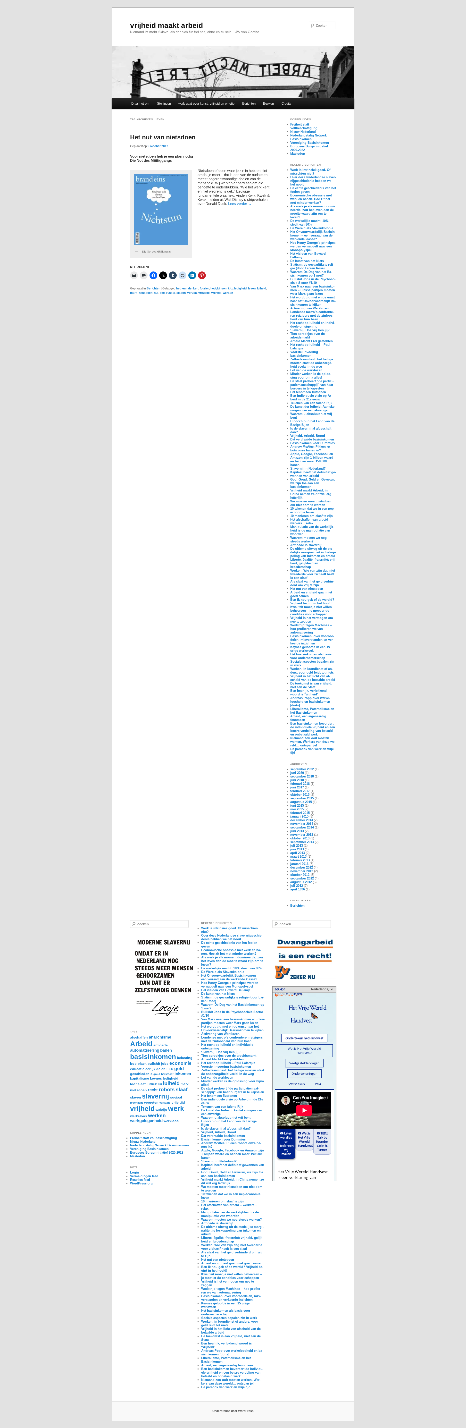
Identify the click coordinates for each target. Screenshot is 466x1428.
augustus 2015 (301, 802)
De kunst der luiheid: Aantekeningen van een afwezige (312, 408)
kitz (230, 288)
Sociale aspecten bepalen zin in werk (229, 1318)
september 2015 (302, 798)
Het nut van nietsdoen (163, 137)
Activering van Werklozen (309, 308)
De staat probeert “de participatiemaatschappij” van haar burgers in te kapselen (311, 384)
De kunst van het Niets (307, 261)
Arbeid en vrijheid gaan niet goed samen (231, 1263)
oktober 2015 (299, 794)
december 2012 (301, 867)
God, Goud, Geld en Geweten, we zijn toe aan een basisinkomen (312, 483)
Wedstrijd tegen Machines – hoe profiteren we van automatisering (311, 628)
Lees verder (240, 204)
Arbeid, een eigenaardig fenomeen (227, 1365)
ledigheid (240, 288)
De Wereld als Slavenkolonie (311, 228)
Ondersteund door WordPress (233, 1411)
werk (176, 1108)
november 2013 (301, 835)
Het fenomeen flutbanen (308, 392)
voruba (192, 293)
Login (134, 1172)
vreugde (204, 293)
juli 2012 (296, 885)
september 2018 (302, 776)
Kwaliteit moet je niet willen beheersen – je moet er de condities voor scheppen (311, 610)
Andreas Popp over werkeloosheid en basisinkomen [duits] (310, 701)
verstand (165, 1102)
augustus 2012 (301, 882)
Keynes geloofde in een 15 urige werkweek (310, 648)
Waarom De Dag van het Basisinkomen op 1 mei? (311, 273)
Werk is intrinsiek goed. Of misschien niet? (310, 171)
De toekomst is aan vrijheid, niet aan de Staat (311, 685)
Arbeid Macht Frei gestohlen (311, 341)
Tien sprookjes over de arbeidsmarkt (307, 335)
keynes (156, 1078)
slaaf (182, 1089)
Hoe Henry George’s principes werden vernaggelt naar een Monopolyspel (312, 246)
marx (133, 293)
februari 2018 (300, 784)
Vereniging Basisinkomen (309, 142)
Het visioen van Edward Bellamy (225, 990)
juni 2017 (297, 787)
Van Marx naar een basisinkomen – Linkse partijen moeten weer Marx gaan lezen (312, 290)
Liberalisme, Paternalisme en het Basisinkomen (312, 710)
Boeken (268, 103)
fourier (204, 288)
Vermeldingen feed (144, 1176)
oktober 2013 (299, 838)
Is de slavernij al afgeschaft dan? (226, 1128)
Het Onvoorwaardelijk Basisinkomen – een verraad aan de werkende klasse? (313, 235)
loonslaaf (138, 1084)
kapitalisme (139, 1078)
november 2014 (301, 824)
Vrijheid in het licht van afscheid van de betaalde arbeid (312, 678)
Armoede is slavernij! (306, 545)
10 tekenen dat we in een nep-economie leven (312, 510)
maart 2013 (298, 856)
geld (179, 1068)
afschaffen (139, 1037)
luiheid (261, 288)
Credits (286, 103)
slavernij (155, 1096)
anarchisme (160, 1037)
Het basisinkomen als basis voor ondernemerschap (311, 656)
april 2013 (297, 853)
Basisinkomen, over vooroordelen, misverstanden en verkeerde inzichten (312, 639)
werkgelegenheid (146, 1120)
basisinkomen (153, 1056)
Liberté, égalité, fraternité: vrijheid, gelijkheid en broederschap (313, 563)
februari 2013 (300, 860)
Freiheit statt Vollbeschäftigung (303, 126)
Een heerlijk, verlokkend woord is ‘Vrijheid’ (308, 692)
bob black (138, 1063)
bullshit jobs (158, 1063)
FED (169, 1069)
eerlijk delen (155, 1069)
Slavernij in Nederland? (308, 468)
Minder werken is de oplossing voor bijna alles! (310, 375)
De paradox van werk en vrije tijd (225, 1387)
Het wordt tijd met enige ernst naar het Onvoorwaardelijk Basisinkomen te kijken (313, 301)
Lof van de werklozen (306, 370)
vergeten (151, 1102)
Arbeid (141, 1044)
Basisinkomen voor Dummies (312, 443)
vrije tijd (178, 1102)
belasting (184, 1058)
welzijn (161, 1110)
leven (252, 288)
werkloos (171, 1121)
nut (156, 293)
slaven (135, 1097)
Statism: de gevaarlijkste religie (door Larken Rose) (312, 266)
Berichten (249, 103)
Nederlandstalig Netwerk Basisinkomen (308, 137)
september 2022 (302, 769)
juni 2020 (297, 773)
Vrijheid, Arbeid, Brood (307, 436)
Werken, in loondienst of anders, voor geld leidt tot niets (312, 670)
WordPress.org (141, 1183)
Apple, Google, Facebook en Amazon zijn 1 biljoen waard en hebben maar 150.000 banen (311, 459)
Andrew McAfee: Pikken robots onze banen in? (310, 448)
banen (166, 1050)
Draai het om (140, 103)
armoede (160, 1045)
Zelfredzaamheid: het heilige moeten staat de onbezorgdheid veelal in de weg (311, 362)
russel (170, 293)
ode (162, 293)
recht (153, 1090)
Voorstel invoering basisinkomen (304, 353)
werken (228, 293)
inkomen (183, 1073)
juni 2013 (297, 849)
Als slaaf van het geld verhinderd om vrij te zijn (312, 583)
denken (193, 288)
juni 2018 (297, 780)
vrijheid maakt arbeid (166, 25)
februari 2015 (300, 813)
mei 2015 (297, 809)
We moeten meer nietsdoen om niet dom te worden (310, 503)
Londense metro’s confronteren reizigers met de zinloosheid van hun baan (312, 315)
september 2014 (302, 827)
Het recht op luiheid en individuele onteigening (312, 324)
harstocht (167, 1074)
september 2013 (302, 842)
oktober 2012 (299, 875)
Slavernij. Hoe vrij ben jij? (310, 330)
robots (167, 1089)
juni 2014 (297, 831)
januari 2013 (299, 864)
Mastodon (297, 153)
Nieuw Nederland (303, 132)
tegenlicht (136, 1102)
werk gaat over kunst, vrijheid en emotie (206, 103)
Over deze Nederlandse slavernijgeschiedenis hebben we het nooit (313, 180)
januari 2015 (299, 816)
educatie (137, 1069)
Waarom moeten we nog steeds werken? (308, 539)
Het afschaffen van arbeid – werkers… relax (310, 521)
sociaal (176, 1097)
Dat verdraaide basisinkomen (312, 439)
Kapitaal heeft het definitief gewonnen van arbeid (313, 474)
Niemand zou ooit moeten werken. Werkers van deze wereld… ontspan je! (312, 741)
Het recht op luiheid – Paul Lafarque (228, 1063)
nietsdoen (145, 293)
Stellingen (164, 103)
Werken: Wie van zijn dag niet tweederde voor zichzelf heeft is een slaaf (312, 574)
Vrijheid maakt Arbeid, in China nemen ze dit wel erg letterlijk (310, 494)
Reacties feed (140, 1180)
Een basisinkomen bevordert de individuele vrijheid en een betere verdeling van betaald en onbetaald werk (312, 729)
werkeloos (138, 1116)
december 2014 (301, 820)
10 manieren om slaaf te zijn (311, 516)
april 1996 (297, 889)
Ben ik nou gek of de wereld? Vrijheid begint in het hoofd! (312, 601)
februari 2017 (300, 791)
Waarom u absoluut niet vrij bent (225, 1117)
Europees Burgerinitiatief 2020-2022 (156, 1152)
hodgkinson (218, 288)
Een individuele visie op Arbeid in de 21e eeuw (311, 397)
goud (156, 1074)
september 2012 (302, 878)
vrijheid (216, 293)
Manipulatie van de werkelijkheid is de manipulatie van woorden (312, 530)
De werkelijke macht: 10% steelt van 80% (309, 222)
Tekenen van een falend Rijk (311, 403)
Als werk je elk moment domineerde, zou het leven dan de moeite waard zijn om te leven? (312, 211)
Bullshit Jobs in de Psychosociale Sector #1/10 (312, 281)
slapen (181, 293)
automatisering (144, 1050)
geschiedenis (141, 1074)
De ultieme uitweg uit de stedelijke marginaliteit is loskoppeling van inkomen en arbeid (313, 552)
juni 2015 (297, 805)
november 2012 (301, 871)
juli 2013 (296, 845)
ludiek (152, 1084)
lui (160, 1084)
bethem (181, 288)
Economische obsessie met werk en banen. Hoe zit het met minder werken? (311, 199)
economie (180, 1063)
